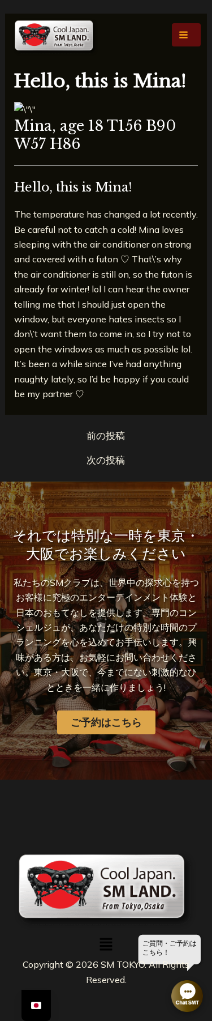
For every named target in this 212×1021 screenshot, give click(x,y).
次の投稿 (105, 460)
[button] (105, 945)
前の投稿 (105, 435)
